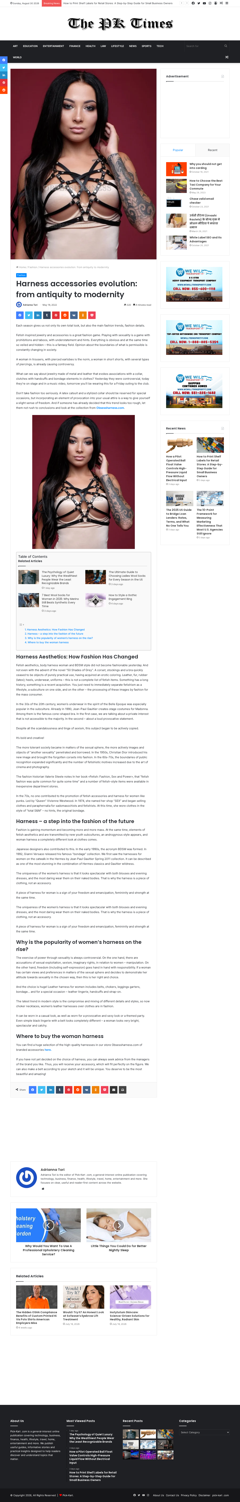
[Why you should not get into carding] (176, 169)
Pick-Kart (68, 1495)
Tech (160, 46)
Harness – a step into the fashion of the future (55, 633)
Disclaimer (204, 1495)
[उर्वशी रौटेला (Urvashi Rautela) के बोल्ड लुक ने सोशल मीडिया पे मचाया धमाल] (176, 221)
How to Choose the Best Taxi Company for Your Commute (206, 184)
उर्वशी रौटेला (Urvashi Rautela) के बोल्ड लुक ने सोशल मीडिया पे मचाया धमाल (205, 221)
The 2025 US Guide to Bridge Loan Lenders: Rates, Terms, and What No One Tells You (179, 518)
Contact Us (172, 1495)
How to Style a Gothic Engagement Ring (123, 597)
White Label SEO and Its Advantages (206, 239)
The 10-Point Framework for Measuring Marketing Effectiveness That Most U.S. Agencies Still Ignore (210, 521)
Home (22, 267)
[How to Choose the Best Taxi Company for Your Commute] (176, 186)
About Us (158, 1495)
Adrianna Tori (30, 304)
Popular (178, 150)
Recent (212, 150)
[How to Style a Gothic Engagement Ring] (95, 600)
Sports (146, 46)
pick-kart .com (220, 1495)
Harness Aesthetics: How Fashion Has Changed (56, 629)
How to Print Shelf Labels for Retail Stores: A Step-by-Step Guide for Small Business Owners (210, 466)
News (132, 46)
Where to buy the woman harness (48, 642)
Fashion (32, 267)
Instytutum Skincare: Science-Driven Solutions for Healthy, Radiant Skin (129, 1315)
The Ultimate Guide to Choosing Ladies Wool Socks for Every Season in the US (127, 575)
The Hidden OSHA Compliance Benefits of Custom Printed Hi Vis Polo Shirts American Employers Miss (36, 1317)
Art (15, 46)
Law (103, 46)
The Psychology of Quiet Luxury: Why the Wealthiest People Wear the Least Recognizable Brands (59, 577)
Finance (74, 46)
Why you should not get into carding (206, 166)
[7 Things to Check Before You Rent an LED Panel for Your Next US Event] (148, 1455)
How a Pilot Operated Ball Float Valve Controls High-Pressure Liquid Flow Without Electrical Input (176, 468)
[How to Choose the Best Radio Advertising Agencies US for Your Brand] (165, 1444)
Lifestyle (117, 46)
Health (90, 46)
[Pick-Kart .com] (120, 23)
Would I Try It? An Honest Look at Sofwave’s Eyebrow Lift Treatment (83, 1315)
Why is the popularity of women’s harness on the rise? (60, 638)
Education (30, 46)
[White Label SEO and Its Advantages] (176, 243)
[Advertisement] (83, 1129)
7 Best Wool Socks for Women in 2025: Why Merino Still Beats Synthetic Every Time (60, 600)
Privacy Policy (189, 1495)
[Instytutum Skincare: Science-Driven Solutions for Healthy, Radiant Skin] (130, 1297)
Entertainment (53, 46)
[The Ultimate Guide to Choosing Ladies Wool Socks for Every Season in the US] (95, 577)
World (17, 57)
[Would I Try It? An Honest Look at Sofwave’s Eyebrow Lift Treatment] (83, 1297)
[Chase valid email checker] (176, 204)
